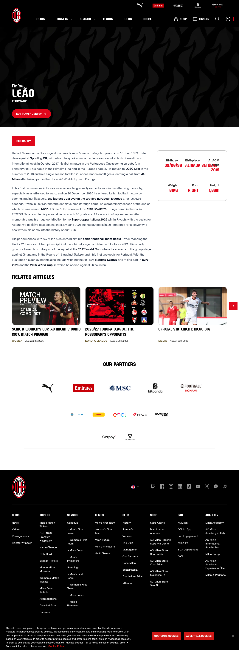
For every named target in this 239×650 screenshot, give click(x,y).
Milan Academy (214, 522)
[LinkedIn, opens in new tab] (180, 487)
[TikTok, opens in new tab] (189, 487)
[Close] (233, 636)
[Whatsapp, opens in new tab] (216, 487)
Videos (16, 529)
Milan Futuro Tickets (47, 590)
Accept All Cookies (199, 636)
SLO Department (188, 549)
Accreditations (48, 598)
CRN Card (46, 554)
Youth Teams (102, 553)
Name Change (48, 547)
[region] (119, 636)
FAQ (180, 556)
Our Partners (130, 556)
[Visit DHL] (98, 414)
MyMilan (183, 522)
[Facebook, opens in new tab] (162, 487)
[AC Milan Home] (16, 15)
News (15, 522)
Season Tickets (49, 560)
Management (130, 549)
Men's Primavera (105, 546)
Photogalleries (20, 536)
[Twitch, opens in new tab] (153, 487)
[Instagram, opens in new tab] (171, 487)
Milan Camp (212, 554)
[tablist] (119, 141)
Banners (45, 612)
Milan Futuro (102, 539)
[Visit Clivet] (77, 414)
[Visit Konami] (191, 388)
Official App (184, 529)
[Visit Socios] (129, 437)
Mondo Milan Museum (47, 569)
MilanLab (127, 583)
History (126, 522)
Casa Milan (129, 562)
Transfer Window (22, 542)
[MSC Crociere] (178, 6)
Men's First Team (105, 522)
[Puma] (138, 6)
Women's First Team (103, 531)
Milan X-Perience (215, 574)
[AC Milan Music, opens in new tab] (225, 487)
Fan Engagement (188, 536)
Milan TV (183, 542)
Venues (126, 536)
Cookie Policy (56, 646)
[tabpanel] (119, 250)
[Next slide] (233, 306)
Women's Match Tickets (49, 579)
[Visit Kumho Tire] (161, 414)
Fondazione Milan (132, 576)
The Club (127, 542)
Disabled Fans (48, 605)
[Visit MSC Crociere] (119, 388)
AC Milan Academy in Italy (215, 531)
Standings (73, 567)
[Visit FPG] (140, 414)
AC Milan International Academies (212, 543)
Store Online (157, 522)
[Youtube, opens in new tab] (198, 487)
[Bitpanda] (198, 6)
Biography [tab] (23, 141)
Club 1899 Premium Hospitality (46, 537)
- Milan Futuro (75, 550)
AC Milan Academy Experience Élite (215, 564)
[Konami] (218, 6)
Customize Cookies (166, 636)
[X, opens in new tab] (207, 487)
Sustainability (130, 569)
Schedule (72, 522)
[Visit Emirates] (84, 388)
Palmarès (128, 529)
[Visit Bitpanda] (155, 388)
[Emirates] (158, 6)
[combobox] (135, 487)
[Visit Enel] (119, 414)
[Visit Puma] (48, 388)
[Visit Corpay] (109, 437)
